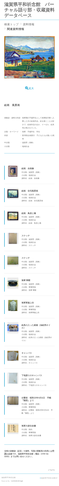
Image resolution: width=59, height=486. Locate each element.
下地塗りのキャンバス (32, 375)
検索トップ (11, 24)
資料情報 (28, 24)
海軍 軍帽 (26, 280)
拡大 (31, 88)
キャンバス (27, 353)
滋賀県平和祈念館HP (49, 478)
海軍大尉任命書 (29, 425)
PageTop (52, 470)
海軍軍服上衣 (28, 302)
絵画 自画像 (28, 168)
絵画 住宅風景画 (30, 190)
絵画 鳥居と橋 (29, 213)
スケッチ (26, 235)
